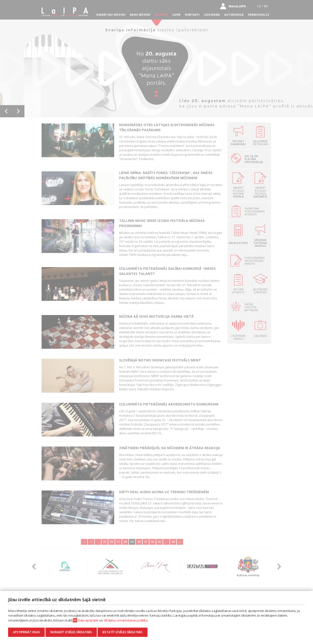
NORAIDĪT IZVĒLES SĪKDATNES (71, 632)
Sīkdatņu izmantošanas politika (126, 620)
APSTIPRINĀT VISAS (26, 632)
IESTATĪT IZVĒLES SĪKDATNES (122, 632)
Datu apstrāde (88, 620)
